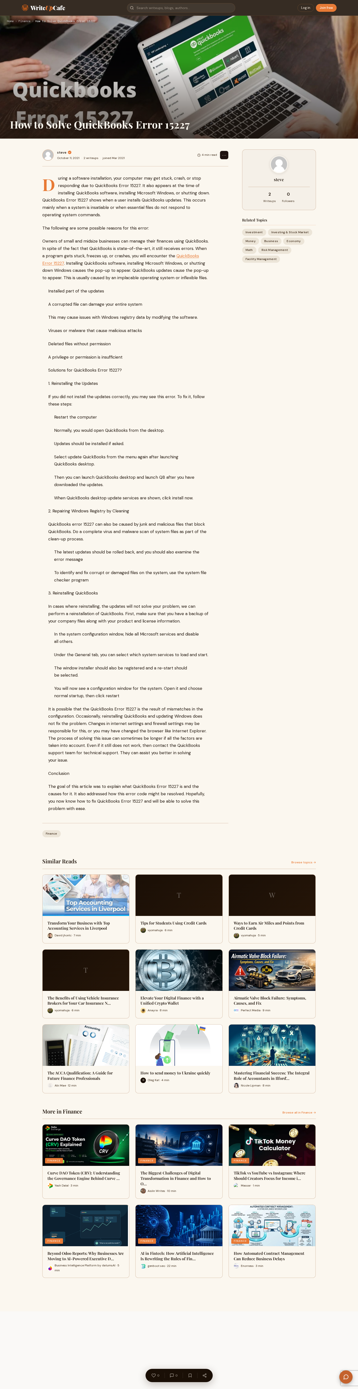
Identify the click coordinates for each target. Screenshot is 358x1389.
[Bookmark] (190, 1375)
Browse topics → (303, 862)
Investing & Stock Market (290, 232)
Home (10, 21)
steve (61, 152)
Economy (294, 241)
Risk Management (275, 250)
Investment (254, 232)
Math (249, 250)
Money (251, 241)
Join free (326, 8)
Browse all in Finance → (299, 1112)
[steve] (48, 155)
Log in (305, 8)
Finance (24, 21)
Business (271, 241)
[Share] (204, 1375)
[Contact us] (346, 1377)
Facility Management (261, 259)
